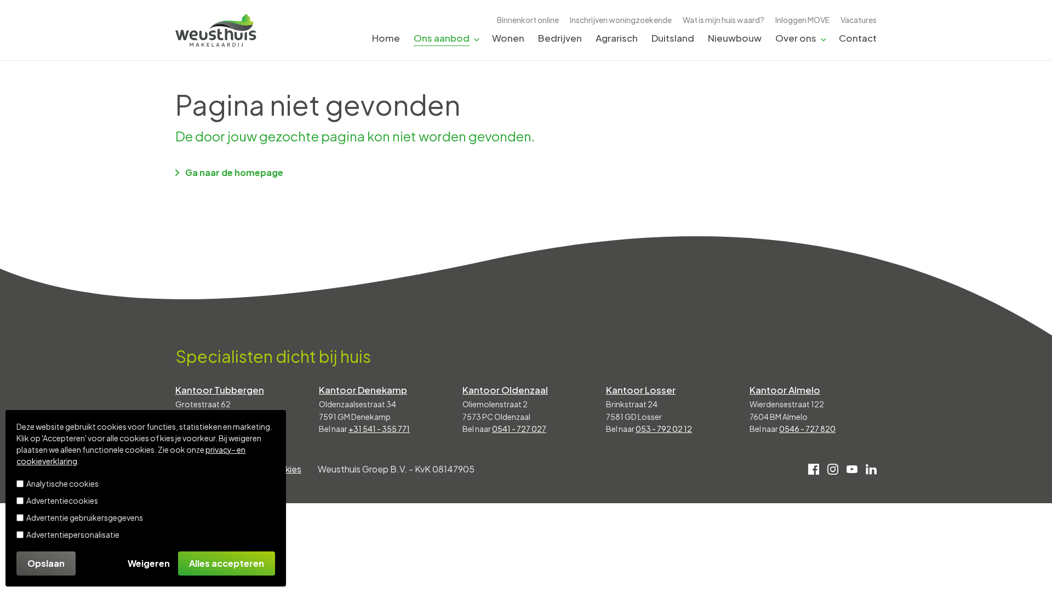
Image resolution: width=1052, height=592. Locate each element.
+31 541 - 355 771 (379, 429)
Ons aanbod (442, 38)
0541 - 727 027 (519, 429)
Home (386, 38)
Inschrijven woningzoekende (621, 20)
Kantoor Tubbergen (219, 390)
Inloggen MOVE (802, 20)
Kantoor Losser (641, 390)
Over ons (795, 38)
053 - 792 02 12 (664, 429)
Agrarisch (617, 38)
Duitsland (672, 38)
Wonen (508, 38)
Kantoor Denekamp (363, 390)
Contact (858, 38)
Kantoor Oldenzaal (505, 390)
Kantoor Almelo (785, 390)
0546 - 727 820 (807, 429)
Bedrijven (560, 38)
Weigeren (149, 563)
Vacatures (859, 20)
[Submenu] (476, 38)
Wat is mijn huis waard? (723, 20)
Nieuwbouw (735, 38)
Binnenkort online (528, 20)
